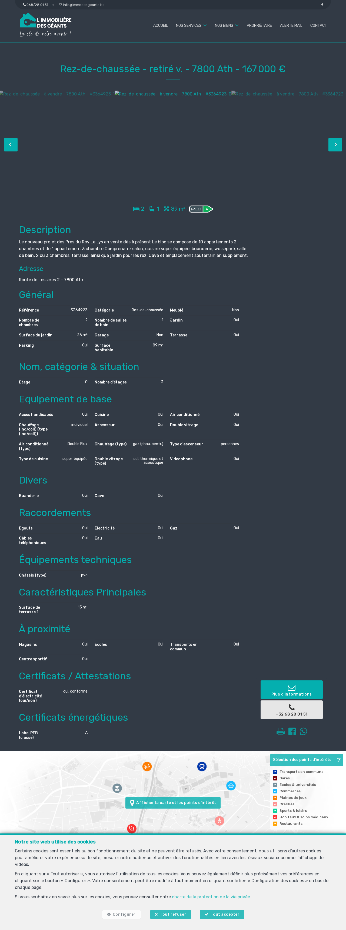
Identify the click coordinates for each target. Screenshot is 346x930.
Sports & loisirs (293, 811)
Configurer (124, 914)
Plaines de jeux (293, 798)
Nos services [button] (188, 25)
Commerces (290, 791)
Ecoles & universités (298, 785)
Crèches (287, 804)
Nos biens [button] (224, 25)
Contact (318, 25)
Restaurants (291, 824)
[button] (306, 760)
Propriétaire (259, 25)
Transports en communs (301, 772)
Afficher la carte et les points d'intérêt (175, 802)
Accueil (160, 25)
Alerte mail (291, 25)
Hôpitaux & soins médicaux (304, 817)
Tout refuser (173, 914)
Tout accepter (225, 914)
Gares (285, 778)
